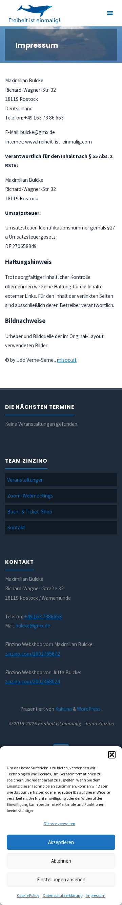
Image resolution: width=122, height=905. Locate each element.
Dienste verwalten (59, 823)
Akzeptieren (61, 842)
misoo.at (67, 360)
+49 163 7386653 (43, 616)
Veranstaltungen (25, 480)
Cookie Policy (28, 895)
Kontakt (16, 527)
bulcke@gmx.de (33, 625)
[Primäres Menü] (110, 13)
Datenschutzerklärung (62, 895)
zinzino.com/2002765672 (32, 653)
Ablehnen (61, 861)
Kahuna (63, 709)
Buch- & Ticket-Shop (29, 511)
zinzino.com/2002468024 (32, 681)
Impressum (95, 895)
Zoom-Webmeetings (30, 495)
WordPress (89, 709)
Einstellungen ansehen (61, 879)
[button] (111, 754)
